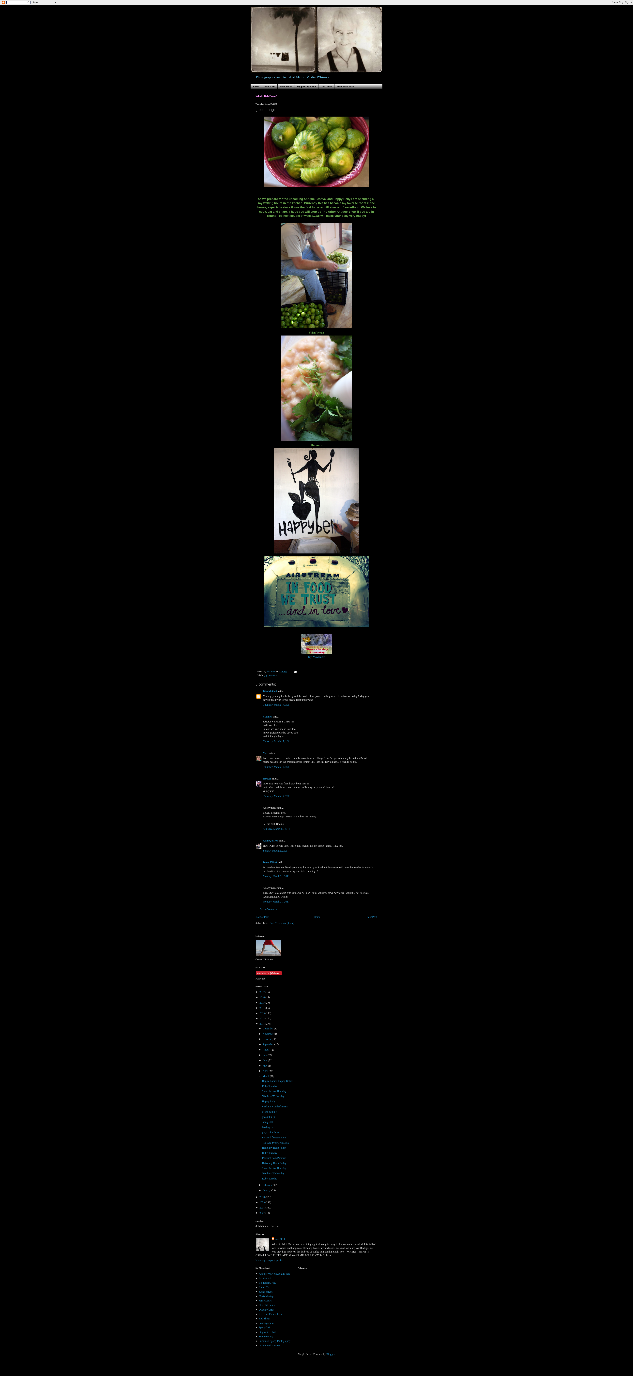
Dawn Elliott (270, 862)
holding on (267, 1127)
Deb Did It (326, 86)
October (267, 1039)
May (265, 1065)
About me (269, 86)
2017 (262, 992)
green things (268, 1116)
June (265, 1060)
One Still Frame (267, 1305)
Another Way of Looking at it (274, 1273)
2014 (262, 1007)
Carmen (267, 716)
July (265, 1055)
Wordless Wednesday (273, 1096)
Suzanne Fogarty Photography (274, 1341)
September (268, 1044)
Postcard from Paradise (274, 1137)
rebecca (267, 778)
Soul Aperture (266, 1323)
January (267, 1190)
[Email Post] (295, 671)
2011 (262, 1023)
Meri (265, 753)
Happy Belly (268, 1101)
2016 (262, 997)
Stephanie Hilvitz (268, 1332)
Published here (345, 86)
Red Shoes (264, 1318)
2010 (262, 1197)
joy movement (270, 675)
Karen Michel (266, 1291)
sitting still (267, 1122)
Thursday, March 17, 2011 (277, 704)
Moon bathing (269, 1111)
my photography (306, 86)
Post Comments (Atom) (282, 923)
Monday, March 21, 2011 (276, 876)
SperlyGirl (264, 1327)
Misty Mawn (265, 1300)
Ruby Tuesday (269, 1086)
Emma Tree (265, 1287)
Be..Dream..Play (267, 1282)
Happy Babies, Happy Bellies (277, 1081)
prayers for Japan (271, 1132)
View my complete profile (269, 1260)
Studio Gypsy (266, 1336)
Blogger (330, 1354)
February (268, 1185)
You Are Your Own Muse (275, 1142)
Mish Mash (286, 86)
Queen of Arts (266, 1309)
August (267, 1049)
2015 (262, 1002)
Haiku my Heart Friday (274, 1147)
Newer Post (262, 916)
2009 (262, 1202)
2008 (262, 1207)
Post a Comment (268, 909)
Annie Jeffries (270, 840)
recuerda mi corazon (269, 1345)
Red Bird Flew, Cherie (270, 1314)
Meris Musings (266, 1296)
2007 (262, 1212)
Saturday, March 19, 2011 (276, 828)
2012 (262, 1018)
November (268, 1033)
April (266, 1070)
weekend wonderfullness (275, 1106)
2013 (262, 1013)
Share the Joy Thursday (274, 1091)
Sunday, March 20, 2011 (276, 850)
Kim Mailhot (270, 691)
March (266, 1076)
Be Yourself (265, 1278)
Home (256, 86)
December (268, 1028)
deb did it (280, 1239)
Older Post (371, 916)
